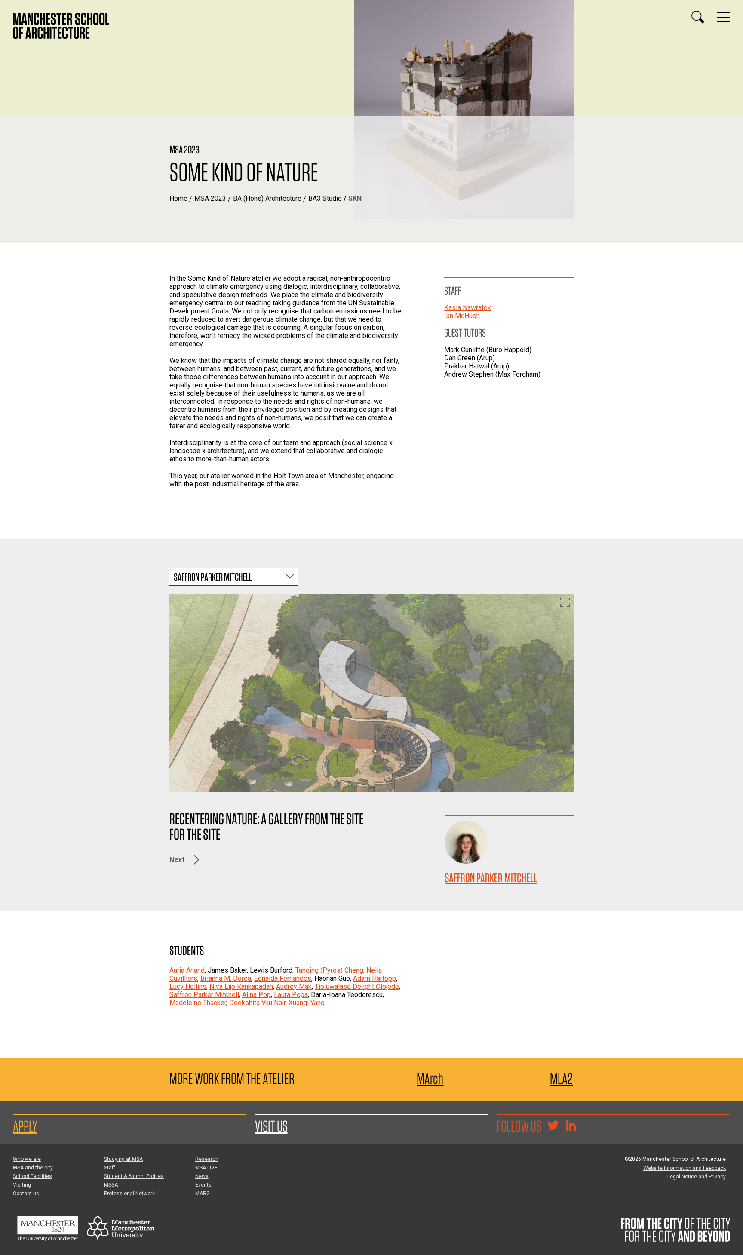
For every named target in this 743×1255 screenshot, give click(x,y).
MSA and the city (33, 1168)
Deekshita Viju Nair (257, 1003)
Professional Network (129, 1194)
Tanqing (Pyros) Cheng (329, 970)
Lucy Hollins (187, 986)
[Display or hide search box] (697, 17)
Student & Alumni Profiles (134, 1176)
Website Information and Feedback (684, 1168)
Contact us (26, 1194)
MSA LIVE (206, 1168)
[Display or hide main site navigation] (723, 17)
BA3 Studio (325, 198)
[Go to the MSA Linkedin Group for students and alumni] (570, 1126)
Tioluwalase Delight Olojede (357, 986)
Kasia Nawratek (467, 308)
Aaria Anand (187, 970)
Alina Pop (256, 995)
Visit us (271, 1126)
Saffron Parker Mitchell (491, 877)
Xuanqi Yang (307, 1003)
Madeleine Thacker (197, 1003)
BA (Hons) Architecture (267, 198)
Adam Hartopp (374, 978)
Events (203, 1185)
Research (206, 1159)
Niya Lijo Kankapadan (241, 986)
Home (178, 198)
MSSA (111, 1185)
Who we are (27, 1159)
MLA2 (561, 1078)
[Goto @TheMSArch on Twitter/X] (553, 1126)
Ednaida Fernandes (282, 978)
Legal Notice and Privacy (696, 1177)
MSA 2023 (210, 198)
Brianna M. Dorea (225, 978)
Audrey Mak (294, 986)
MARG (202, 1194)
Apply (25, 1126)
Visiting (22, 1185)
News (202, 1176)
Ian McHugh (462, 316)
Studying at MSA (123, 1159)
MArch (430, 1078)
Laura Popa (291, 995)
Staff (109, 1168)
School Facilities (32, 1176)
